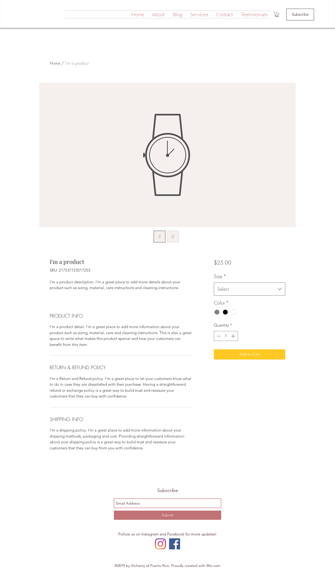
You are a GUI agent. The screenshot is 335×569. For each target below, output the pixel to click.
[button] (277, 14)
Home (55, 63)
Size (220, 276)
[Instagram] (160, 543)
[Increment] (233, 336)
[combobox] (249, 289)
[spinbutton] (225, 336)
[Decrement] (218, 336)
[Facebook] (174, 543)
